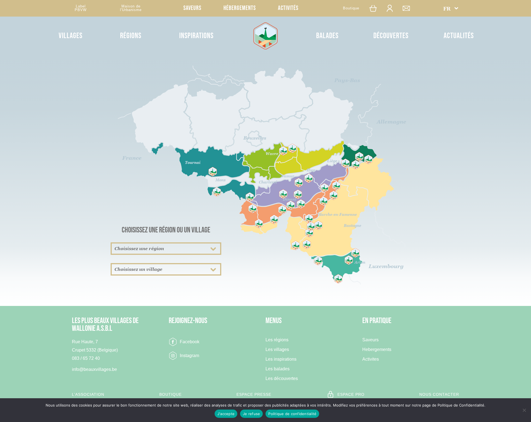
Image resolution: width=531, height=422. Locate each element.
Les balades (278, 369)
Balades (327, 35)
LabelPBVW (81, 8)
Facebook (189, 341)
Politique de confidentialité (292, 413)
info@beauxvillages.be (94, 369)
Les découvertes (282, 378)
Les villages (277, 349)
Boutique (351, 8)
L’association (88, 394)
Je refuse (251, 413)
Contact (409, 8)
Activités (288, 8)
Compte (392, 8)
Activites (370, 359)
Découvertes (390, 35)
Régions (130, 35)
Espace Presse (253, 394)
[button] (451, 8)
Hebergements (376, 349)
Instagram (189, 355)
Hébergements (239, 8)
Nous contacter (439, 394)
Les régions (277, 340)
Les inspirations (281, 359)
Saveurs (192, 8)
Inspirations (196, 35)
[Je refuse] (524, 410)
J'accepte (226, 413)
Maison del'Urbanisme (131, 8)
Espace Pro (351, 394)
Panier (375, 8)
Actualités (459, 35)
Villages (70, 35)
